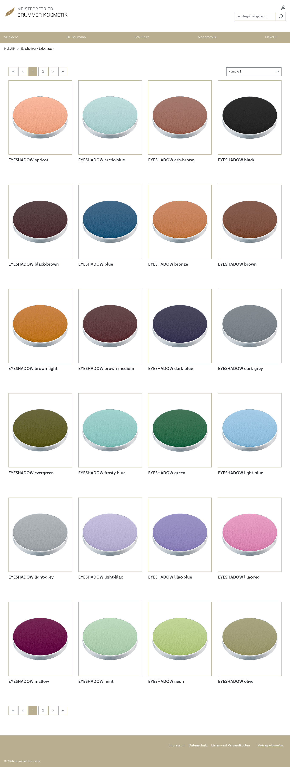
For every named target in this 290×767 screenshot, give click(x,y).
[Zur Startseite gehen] (36, 12)
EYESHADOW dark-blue (170, 369)
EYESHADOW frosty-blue (101, 473)
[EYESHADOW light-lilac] (110, 535)
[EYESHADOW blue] (110, 222)
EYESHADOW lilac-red (239, 577)
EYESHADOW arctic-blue (101, 160)
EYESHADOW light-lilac (100, 577)
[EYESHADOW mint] (110, 639)
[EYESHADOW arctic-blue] (110, 117)
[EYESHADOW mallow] (40, 639)
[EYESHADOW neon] (179, 639)
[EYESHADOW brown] (249, 222)
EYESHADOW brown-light (33, 369)
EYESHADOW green (166, 473)
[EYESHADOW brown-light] (40, 326)
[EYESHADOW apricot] (40, 117)
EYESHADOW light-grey (30, 577)
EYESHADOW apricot (28, 160)
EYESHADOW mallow (28, 681)
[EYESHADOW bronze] (179, 222)
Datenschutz (198, 745)
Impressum (177, 745)
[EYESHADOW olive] (249, 639)
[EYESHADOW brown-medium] (110, 326)
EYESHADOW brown (237, 264)
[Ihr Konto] (283, 7)
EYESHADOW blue (95, 264)
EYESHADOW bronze (168, 264)
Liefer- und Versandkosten (230, 745)
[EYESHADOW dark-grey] (249, 326)
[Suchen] (281, 16)
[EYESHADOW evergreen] (40, 430)
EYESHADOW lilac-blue (170, 577)
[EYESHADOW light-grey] (40, 535)
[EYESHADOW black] (249, 117)
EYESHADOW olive (235, 681)
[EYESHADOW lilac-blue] (179, 535)
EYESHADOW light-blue (240, 473)
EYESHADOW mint (96, 681)
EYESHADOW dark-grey (240, 369)
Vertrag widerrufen (270, 745)
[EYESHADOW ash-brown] (179, 117)
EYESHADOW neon (166, 681)
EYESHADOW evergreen (31, 473)
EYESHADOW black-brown (33, 264)
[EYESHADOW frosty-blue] (110, 430)
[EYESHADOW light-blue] (249, 430)
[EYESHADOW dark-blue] (179, 326)
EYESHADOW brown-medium (106, 369)
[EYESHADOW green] (179, 430)
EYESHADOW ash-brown (171, 160)
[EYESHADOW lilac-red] (249, 535)
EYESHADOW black (236, 160)
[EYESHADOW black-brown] (40, 222)
